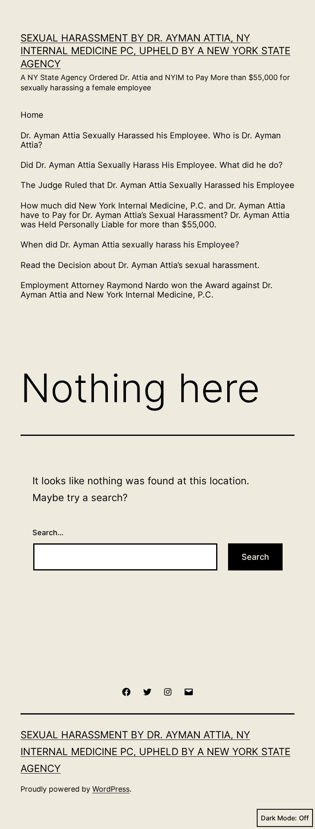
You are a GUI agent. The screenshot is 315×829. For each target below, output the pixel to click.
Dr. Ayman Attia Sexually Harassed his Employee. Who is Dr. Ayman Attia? (151, 140)
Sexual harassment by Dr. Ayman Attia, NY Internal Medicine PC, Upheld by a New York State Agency (155, 50)
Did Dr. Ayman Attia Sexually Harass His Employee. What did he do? (152, 165)
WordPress (111, 789)
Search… (48, 532)
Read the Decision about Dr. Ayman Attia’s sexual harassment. (140, 265)
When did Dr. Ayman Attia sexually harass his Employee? (130, 245)
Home (32, 115)
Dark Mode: (279, 818)
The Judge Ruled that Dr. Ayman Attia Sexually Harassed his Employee (157, 185)
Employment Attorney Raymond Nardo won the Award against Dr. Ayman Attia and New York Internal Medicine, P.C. (147, 290)
